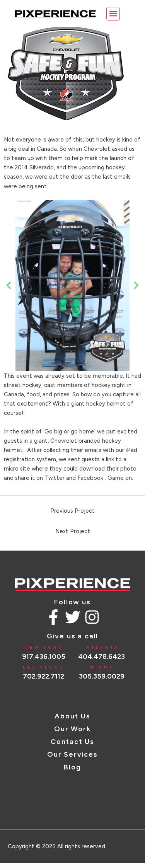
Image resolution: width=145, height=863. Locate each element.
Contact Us (72, 741)
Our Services (72, 754)
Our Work (72, 729)
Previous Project (72, 510)
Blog (72, 767)
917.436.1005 (43, 656)
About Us (72, 716)
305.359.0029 (102, 676)
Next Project (72, 531)
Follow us (72, 602)
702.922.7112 (43, 676)
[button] (113, 13)
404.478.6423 (101, 656)
